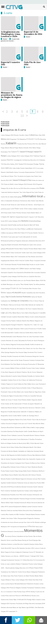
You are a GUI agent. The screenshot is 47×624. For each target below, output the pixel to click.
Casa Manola (39, 200)
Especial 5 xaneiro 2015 (10, 63)
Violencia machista (12, 510)
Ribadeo (6, 305)
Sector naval (11, 540)
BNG (43, 483)
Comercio (8, 490)
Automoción (23, 502)
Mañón (19, 415)
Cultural (32, 135)
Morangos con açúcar (13, 284)
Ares (38, 463)
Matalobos (23, 139)
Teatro (14, 212)
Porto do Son (17, 380)
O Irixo (3, 372)
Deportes (10, 160)
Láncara (35, 479)
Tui (2, 344)
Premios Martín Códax (8, 252)
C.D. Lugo (40, 324)
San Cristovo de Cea (29, 348)
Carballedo (4, 380)
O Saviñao (31, 439)
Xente (3, 403)
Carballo (3, 317)
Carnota (41, 356)
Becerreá (25, 407)
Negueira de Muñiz (15, 455)
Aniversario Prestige (33, 164)
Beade (21, 431)
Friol (11, 364)
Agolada (3, 483)
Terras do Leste (15, 204)
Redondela (21, 317)
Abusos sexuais (19, 522)
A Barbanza (35, 471)
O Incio (18, 439)
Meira (42, 423)
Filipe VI (16, 599)
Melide (12, 368)
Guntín (30, 423)
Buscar (44, 7)
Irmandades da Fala (24, 256)
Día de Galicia (9, 197)
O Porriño (39, 328)
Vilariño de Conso (6, 400)
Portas (3, 471)
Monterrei (20, 348)
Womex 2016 (14, 260)
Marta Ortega (36, 147)
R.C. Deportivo (25, 324)
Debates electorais (7, 607)
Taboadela (21, 340)
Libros (21, 268)
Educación (26, 510)
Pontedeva (38, 439)
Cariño (26, 431)
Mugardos (12, 419)
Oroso (18, 467)
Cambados (4, 301)
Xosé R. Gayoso (29, 217)
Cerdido (8, 483)
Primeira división (27, 400)
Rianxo (19, 313)
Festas (42, 188)
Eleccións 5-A (31, 560)
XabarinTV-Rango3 (20, 180)
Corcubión (4, 431)
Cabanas (40, 486)
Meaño (31, 447)
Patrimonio (4, 531)
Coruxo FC (32, 552)
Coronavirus (39, 560)
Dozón (29, 471)
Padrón (13, 320)
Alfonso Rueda (31, 595)
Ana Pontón (38, 483)
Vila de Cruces (31, 372)
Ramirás (3, 336)
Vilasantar (39, 372)
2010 (7, 180)
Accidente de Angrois (24, 176)
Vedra (43, 392)
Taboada (39, 396)
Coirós (14, 336)
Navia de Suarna (11, 388)
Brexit (6, 548)
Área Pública (21, 229)
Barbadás (9, 336)
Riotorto (10, 407)
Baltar (25, 471)
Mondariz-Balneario (21, 583)
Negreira (12, 352)
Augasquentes (5, 260)
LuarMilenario (30, 229)
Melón (33, 427)
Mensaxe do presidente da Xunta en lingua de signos (11, 94)
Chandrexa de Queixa (8, 463)
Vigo (7, 297)
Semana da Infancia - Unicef (29, 204)
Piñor (21, 494)
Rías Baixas (18, 540)
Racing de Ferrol (27, 540)
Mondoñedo (10, 427)
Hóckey (33, 591)
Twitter (18, 620)
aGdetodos (32, 241)
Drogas (27, 498)
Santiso (14, 443)
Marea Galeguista (32, 572)
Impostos (22, 548)
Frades (7, 471)
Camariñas (29, 292)
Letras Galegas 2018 (14, 276)
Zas (34, 292)
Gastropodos (38, 229)
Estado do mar (16, 288)
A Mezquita (25, 447)
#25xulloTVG (23, 599)
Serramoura (16, 200)
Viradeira (43, 272)
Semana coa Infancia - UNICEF (15, 556)
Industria (16, 502)
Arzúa (25, 443)
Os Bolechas (26, 160)
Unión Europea (28, 494)
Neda (17, 431)
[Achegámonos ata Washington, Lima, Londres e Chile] (12, 30)
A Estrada (24, 376)
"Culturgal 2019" (35, 556)
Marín (27, 313)
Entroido (3, 447)
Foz (4, 344)
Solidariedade (37, 510)
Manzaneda (17, 411)
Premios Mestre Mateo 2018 (34, 280)
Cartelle (30, 431)
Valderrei (9, 292)
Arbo (36, 415)
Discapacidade (22, 518)
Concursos (39, 172)
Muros (32, 332)
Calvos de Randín (36, 297)
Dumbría (24, 455)
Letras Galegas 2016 (39, 252)
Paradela (13, 494)
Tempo (21, 360)
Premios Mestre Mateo (36, 576)
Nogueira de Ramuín (15, 372)
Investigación (18, 160)
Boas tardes (8, 212)
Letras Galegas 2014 (20, 184)
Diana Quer (39, 526)
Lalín (6, 313)
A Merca (28, 427)
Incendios (37, 272)
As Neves (20, 443)
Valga (25, 352)
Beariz (41, 451)
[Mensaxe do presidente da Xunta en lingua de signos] (12, 91)
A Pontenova (32, 328)
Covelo (32, 317)
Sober (29, 388)
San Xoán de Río (29, 522)
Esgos (22, 479)
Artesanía (11, 531)
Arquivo (12, 583)
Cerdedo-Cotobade (35, 360)
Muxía (10, 348)
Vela (15, 591)
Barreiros (10, 431)
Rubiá (31, 580)
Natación (4, 540)
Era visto (39, 144)
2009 (8, 139)
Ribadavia (20, 336)
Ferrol (3, 308)
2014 (22, 188)
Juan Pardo (34, 176)
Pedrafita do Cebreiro (34, 376)
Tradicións (37, 587)
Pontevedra (27, 297)
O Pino (31, 301)
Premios (19, 212)
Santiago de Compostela (20, 301)
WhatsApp (29, 620)
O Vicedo (15, 400)
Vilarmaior (4, 435)
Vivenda (16, 531)
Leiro (22, 392)
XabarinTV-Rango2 (27, 152)
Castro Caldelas (40, 368)
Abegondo (35, 356)
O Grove (36, 301)
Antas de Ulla (5, 455)
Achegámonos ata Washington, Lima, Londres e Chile (10, 34)
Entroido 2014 (31, 184)
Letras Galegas (25, 156)
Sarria (44, 328)
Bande (32, 435)
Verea (33, 475)
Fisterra (17, 419)
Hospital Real (20, 217)
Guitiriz (27, 332)
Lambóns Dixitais (15, 564)
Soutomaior (36, 336)
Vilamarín (38, 407)
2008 (15, 233)
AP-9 (6, 506)
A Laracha (14, 376)
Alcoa (31, 510)
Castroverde (18, 403)
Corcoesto (22, 172)
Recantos (43, 139)
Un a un (3, 591)
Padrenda (20, 483)
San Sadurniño (31, 459)
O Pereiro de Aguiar (28, 403)
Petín (3, 490)
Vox (10, 572)
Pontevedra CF (33, 364)
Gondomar (30, 352)
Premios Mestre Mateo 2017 (9, 256)
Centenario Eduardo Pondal (13, 264)
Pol (14, 431)
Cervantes (30, 486)
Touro (30, 308)
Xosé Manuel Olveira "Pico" (9, 176)
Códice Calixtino (33, 208)
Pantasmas (30, 587)
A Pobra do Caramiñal (30, 396)
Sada (19, 376)
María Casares (36, 599)
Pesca (12, 486)
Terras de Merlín (9, 184)
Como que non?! (23, 423)
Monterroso (24, 439)
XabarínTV (15, 152)
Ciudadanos (5, 572)
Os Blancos (33, 463)
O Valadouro (31, 411)
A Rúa (10, 313)
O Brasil (18, 324)
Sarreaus (4, 427)
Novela (3, 144)
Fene (21, 419)
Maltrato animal (27, 506)
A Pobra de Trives (25, 467)
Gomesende (10, 560)
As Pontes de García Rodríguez (34, 340)
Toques (27, 463)
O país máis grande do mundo (10, 40)
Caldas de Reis (22, 384)
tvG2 (7, 168)
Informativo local (33, 196)
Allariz (19, 392)
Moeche (38, 423)
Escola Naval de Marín (26, 225)
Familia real (15, 225)
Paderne (24, 372)
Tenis (20, 400)
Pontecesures (21, 344)
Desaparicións (17, 506)
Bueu (40, 392)
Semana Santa (26, 212)
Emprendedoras (30, 172)
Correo (41, 620)
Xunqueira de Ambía (18, 356)
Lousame (7, 368)
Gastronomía (5, 599)
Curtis (3, 332)
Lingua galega (39, 427)
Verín (37, 292)
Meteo (4, 292)
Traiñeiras (36, 156)
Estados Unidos (34, 544)
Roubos (37, 514)
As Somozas (29, 479)
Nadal (5, 39)
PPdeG (31, 568)
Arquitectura (20, 490)
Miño (28, 443)
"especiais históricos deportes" (10, 192)
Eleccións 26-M (5, 486)
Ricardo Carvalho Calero (21, 135)
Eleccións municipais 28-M (37, 603)
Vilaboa (27, 317)
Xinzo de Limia (27, 336)
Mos (34, 423)
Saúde (35, 486)
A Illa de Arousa (40, 419)
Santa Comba (13, 415)
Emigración (30, 518)
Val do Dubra (10, 447)
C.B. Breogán (9, 328)
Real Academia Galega (13, 568)
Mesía (39, 447)
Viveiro (23, 305)
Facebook (6, 620)
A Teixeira (38, 475)
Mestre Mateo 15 (36, 212)
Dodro (24, 459)
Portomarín (4, 392)
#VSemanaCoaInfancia (8, 241)
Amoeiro (27, 556)
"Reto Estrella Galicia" (27, 284)
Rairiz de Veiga (33, 392)
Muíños (41, 471)
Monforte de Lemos (12, 340)
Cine (15, 272)
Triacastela (26, 435)
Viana (20, 475)
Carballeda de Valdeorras (26, 451)
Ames (31, 313)
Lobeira (36, 317)
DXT (9, 526)
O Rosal (33, 388)
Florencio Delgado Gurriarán (18, 587)
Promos (29, 144)
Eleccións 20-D (40, 241)
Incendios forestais (36, 498)
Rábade (17, 479)
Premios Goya (21, 591)
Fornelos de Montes (7, 451)
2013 (31, 156)
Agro (43, 498)
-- (5, 568)
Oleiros (8, 344)
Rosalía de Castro (27, 244)
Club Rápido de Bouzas (20, 364)
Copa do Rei (15, 548)
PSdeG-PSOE (38, 568)
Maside (15, 451)
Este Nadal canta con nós (18, 280)
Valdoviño (24, 411)
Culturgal (4, 560)
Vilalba (29, 384)
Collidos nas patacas (7, 233)
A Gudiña (10, 411)
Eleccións (20, 544)
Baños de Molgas (6, 443)
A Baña (43, 455)
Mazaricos (39, 388)
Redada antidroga (40, 522)
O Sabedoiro (24, 564)
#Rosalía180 (10, 248)
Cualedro (15, 317)
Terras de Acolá (6, 204)
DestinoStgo (26, 264)
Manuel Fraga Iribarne (17, 147)
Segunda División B (7, 244)
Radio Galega (36, 268)
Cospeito (34, 308)
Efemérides (27, 272)
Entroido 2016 (17, 244)
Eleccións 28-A (27, 475)
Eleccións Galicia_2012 (11, 164)
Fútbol (3, 328)
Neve (41, 556)
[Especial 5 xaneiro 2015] (12, 60)
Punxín (40, 332)
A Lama (25, 328)
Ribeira (32, 320)
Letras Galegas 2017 (12, 268)
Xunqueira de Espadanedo (19, 526)
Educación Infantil (6, 225)
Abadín (24, 292)
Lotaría (3, 514)
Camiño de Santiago (28, 415)
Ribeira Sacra (8, 475)
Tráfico (15, 518)
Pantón (29, 419)
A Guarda (16, 396)
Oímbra (17, 447)
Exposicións (20, 272)
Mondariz (8, 332)
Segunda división (37, 400)
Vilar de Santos (6, 459)
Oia (26, 308)
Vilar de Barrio (37, 536)
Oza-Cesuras (19, 352)
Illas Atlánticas (36, 455)
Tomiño (32, 344)
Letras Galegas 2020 (7, 135)
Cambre (16, 332)
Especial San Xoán (32, 192)
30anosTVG (5, 229)
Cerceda (9, 317)
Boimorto (14, 483)
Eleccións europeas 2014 (32, 188)
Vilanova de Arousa (15, 305)
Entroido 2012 (28, 147)
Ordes (36, 332)
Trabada (28, 514)
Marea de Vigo (17, 607)
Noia (28, 320)
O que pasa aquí (13, 237)
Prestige (29, 599)
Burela (15, 407)
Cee (9, 301)
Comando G (10, 591)
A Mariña (19, 459)
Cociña (37, 139)
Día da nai (17, 188)
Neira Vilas (38, 135)
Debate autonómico (37, 256)
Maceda (37, 443)
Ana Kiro (24, 144)
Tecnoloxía (8, 536)
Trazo (34, 419)
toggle (2, 7)
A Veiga (16, 471)
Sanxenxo (31, 407)
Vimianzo (37, 435)
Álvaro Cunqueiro (35, 260)
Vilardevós (34, 467)
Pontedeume (5, 396)
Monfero (7, 308)
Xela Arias (36, 580)
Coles (33, 368)
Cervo (23, 313)
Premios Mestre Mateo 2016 (37, 248)
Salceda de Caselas (34, 305)
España (8, 324)
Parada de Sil (14, 308)
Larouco (37, 548)
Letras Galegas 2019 (35, 490)
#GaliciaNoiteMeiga (35, 221)
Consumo (35, 506)
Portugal (13, 324)
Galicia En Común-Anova (19, 572)
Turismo (43, 479)
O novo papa (39, 168)
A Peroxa (29, 455)
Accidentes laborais (20, 486)
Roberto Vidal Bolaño (7, 172)
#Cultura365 (17, 293)
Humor (16, 172)
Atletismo (7, 364)
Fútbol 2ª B (24, 233)
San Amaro (9, 518)
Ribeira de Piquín (38, 431)
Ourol (23, 463)
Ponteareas (28, 356)
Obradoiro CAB (18, 328)
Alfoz (7, 514)
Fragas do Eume (10, 552)
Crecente (8, 423)
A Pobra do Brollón (20, 368)
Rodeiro (8, 479)
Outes (41, 443)
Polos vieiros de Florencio (13, 595)
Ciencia (33, 502)
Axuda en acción (35, 264)
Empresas (25, 552)
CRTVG (15, 7)
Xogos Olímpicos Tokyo (8, 580)
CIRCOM (24, 595)
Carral (12, 471)
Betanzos (40, 308)
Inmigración (18, 552)
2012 (34, 144)
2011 (11, 168)
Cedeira (10, 380)
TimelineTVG (23, 164)
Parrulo (30, 536)
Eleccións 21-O (35, 160)
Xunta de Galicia (29, 483)
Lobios (43, 407)
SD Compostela (11, 611)
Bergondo (4, 411)
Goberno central (12, 544)
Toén (35, 447)
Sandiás (9, 356)
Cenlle (13, 479)
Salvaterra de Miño (20, 427)
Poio (35, 352)
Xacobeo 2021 (30, 548)
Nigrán (11, 396)
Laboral (10, 506)
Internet (40, 506)
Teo (42, 305)
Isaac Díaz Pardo (12, 576)
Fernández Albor (27, 288)
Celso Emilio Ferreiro (19, 168)
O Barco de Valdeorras (28, 380)
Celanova (22, 332)
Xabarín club (28, 268)
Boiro (7, 372)
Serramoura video (25, 200)
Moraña (40, 467)
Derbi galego (18, 197)
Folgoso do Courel (12, 384)
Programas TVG (15, 139)
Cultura (43, 587)
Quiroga (7, 352)
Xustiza (26, 490)
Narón (42, 376)
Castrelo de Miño (14, 514)
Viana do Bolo (12, 392)
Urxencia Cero (13, 229)
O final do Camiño (24, 260)
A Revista (31, 526)
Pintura (14, 536)
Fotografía (4, 276)
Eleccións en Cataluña (28, 276)
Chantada (42, 384)
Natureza (4, 510)
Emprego (35, 540)
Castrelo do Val (40, 459)
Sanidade (14, 490)
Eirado (33, 200)
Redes (20, 510)
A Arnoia (8, 320)
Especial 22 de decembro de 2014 (33, 32)
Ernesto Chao (37, 288)
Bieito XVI (32, 168)
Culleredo (19, 320)
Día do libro (10, 188)
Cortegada (18, 463)
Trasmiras (14, 459)
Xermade (37, 451)
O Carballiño (42, 313)
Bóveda (3, 479)
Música (3, 139)
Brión (12, 332)
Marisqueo (4, 526)
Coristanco (22, 308)
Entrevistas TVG (6, 152)
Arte (32, 272)
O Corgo (20, 407)
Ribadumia (41, 364)
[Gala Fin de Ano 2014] (35, 60)
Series (11, 599)
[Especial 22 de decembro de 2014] (35, 30)
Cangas (3, 320)
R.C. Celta (33, 324)
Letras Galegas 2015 (14, 221)
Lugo (3, 313)
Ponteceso (39, 380)
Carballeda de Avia (22, 536)
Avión (25, 419)
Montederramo (5, 360)
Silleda (14, 313)
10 (22, 116)
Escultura (42, 292)
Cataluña (26, 544)
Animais (21, 531)
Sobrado (13, 467)
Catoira (26, 392)
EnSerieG (30, 139)
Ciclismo (3, 384)
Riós (39, 479)
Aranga (20, 471)
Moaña (24, 320)
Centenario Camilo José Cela (24, 252)
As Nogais (14, 423)
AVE (9, 548)
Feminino (22, 514)
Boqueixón (42, 317)
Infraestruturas (5, 494)
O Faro (29, 180)
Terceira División (33, 233)
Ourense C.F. (18, 560)
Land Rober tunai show (19, 209)
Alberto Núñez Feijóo (7, 502)
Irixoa (33, 384)
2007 (11, 180)
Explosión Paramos (19, 498)
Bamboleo (25, 221)
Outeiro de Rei (9, 403)
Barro (21, 396)
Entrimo (14, 348)
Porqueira (26, 360)
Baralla (27, 344)
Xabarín (11, 143)
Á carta (8, 13)
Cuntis (39, 352)
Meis (26, 305)
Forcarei (28, 368)
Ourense (19, 297)
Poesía (19, 144)
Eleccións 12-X (24, 568)
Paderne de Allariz (24, 576)
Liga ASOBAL (30, 607)
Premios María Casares (21, 248)
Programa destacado (21, 241)
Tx (16, 611)
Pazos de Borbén (21, 388)
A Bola (25, 560)
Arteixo (3, 297)
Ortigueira (13, 344)
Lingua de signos (8, 217)
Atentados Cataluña (7, 272)
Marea (24, 607)
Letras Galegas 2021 (22, 580)
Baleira (33, 514)
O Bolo (32, 443)
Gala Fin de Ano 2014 (32, 63)
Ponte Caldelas (12, 435)
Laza (37, 384)
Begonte (35, 313)
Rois (20, 447)
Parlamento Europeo (33, 583)
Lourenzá (20, 435)
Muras (29, 502)
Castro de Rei (14, 360)
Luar (36, 217)
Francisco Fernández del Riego (19, 603)
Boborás (8, 376)
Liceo (37, 595)
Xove (17, 494)
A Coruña (12, 297)
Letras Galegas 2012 (13, 156)
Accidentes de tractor (7, 522)
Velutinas (37, 518)
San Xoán (23, 192)
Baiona (3, 376)
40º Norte (36, 225)
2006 (43, 135)
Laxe (2, 368)
